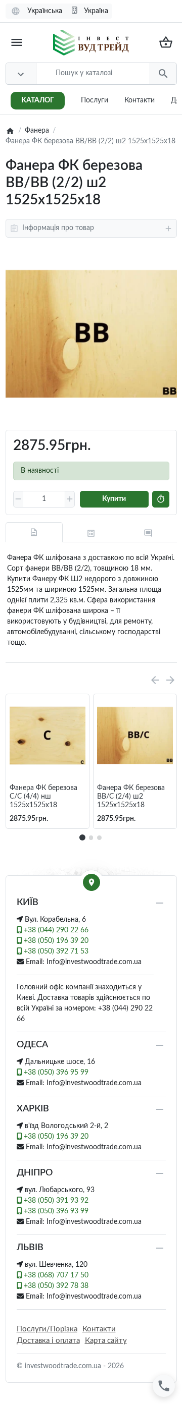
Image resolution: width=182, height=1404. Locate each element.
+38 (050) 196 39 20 (55, 940)
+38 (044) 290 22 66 (55, 930)
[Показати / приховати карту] (91, 882)
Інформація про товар (58, 228)
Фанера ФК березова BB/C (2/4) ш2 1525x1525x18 (131, 796)
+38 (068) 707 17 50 (55, 1275)
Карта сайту (106, 1340)
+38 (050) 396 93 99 (55, 1211)
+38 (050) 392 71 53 (55, 951)
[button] (91, 837)
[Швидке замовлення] (160, 499)
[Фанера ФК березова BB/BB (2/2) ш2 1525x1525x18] (91, 333)
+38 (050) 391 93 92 (55, 1200)
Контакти (139, 100)
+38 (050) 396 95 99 (55, 1072)
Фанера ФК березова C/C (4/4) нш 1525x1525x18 (43, 796)
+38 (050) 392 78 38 (55, 1285)
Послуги (94, 100)
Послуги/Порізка (47, 1329)
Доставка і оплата (48, 1340)
